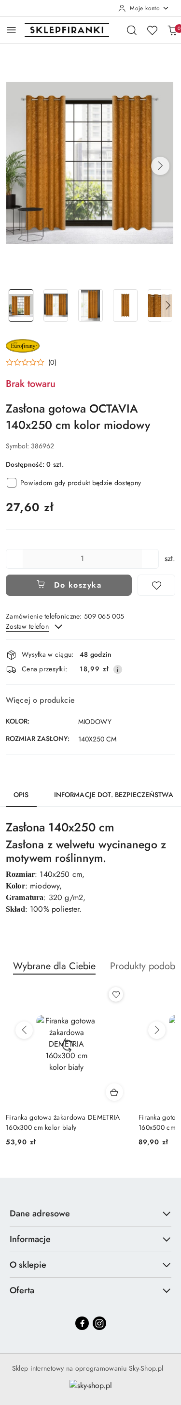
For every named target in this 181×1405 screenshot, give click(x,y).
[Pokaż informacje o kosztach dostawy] (117, 669)
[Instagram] (99, 1323)
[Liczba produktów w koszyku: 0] (172, 30)
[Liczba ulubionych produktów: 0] (152, 30)
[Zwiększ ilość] (151, 558)
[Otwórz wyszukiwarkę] (131, 30)
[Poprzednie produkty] (24, 1030)
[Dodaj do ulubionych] (156, 585)
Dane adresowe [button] (40, 1213)
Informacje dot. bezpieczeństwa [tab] (113, 794)
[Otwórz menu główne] (11, 29)
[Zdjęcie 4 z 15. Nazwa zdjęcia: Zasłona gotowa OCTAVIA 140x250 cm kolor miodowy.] (125, 305)
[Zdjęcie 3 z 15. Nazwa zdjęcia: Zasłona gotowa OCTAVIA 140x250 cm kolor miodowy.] (90, 305)
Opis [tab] (21, 794)
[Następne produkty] (157, 1030)
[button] (160, 166)
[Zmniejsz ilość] (13, 558)
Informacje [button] (30, 1239)
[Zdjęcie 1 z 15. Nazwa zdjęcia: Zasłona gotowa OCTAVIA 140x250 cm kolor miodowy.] (21, 305)
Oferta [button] (22, 1290)
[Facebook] (82, 1323)
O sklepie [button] (28, 1264)
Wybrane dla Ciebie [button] (54, 966)
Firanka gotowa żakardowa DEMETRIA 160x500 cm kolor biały (63, 1122)
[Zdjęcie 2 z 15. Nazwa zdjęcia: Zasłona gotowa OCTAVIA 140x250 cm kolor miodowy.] (56, 305)
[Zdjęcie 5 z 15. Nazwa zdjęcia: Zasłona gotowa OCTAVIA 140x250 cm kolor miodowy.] (159, 305)
